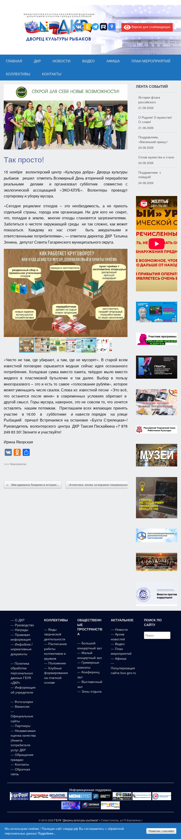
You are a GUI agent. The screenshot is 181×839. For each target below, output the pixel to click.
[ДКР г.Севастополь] (57, 27)
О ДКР (20, 620)
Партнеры (22, 726)
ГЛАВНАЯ (14, 61)
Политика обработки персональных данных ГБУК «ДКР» (22, 673)
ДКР (37, 61)
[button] (123, 293)
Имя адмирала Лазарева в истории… (32, 484)
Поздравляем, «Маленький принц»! (153, 139)
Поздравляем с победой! (149, 174)
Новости (121, 629)
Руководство (24, 625)
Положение (57, 663)
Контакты (21, 764)
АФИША (113, 61)
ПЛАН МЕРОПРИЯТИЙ (151, 61)
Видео (120, 644)
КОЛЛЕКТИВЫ (18, 74)
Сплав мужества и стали (156, 156)
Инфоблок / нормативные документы (22, 649)
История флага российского (149, 99)
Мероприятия (18, 464)
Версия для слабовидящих (150, 26)
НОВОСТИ (61, 61)
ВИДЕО (88, 61)
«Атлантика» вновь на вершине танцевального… (102, 484)
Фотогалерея (24, 702)
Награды (21, 630)
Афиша (120, 658)
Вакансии (22, 706)
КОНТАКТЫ (51, 74)
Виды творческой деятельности (54, 634)
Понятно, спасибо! (161, 831)
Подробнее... (47, 833)
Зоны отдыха (92, 691)
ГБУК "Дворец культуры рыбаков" (76, 820)
